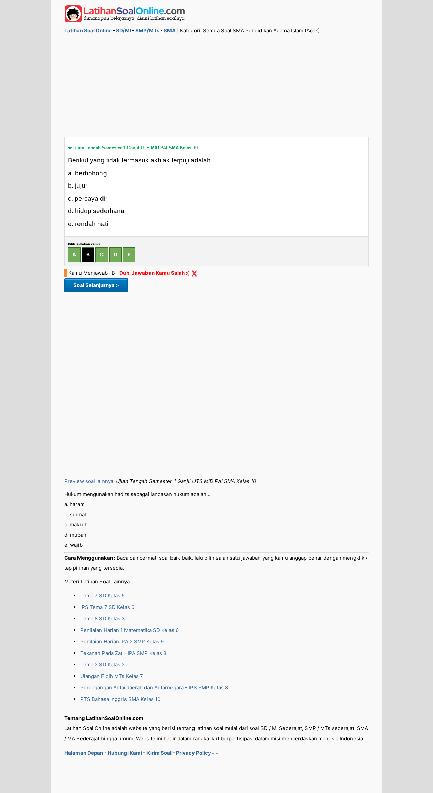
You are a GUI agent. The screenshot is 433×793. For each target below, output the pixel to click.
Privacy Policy (193, 753)
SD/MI (123, 30)
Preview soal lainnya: (89, 481)
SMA (170, 30)
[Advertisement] (216, 88)
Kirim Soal (159, 753)
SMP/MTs (147, 30)
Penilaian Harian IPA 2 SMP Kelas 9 (122, 641)
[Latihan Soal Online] (124, 20)
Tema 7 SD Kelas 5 (102, 595)
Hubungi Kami (125, 753)
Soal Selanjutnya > (96, 285)
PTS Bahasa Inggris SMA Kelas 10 (120, 699)
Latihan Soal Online (88, 30)
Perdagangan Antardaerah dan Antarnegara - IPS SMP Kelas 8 (154, 687)
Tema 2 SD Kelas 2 (102, 664)
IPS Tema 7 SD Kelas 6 (107, 607)
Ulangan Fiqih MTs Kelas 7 (111, 676)
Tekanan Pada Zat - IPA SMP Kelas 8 (123, 653)
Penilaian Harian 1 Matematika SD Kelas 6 (129, 630)
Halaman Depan (83, 753)
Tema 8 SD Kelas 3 (102, 618)
